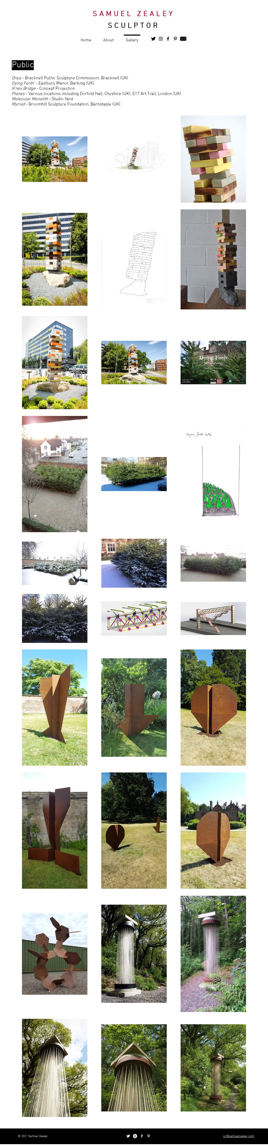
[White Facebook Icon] (142, 1136)
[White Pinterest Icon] (149, 1136)
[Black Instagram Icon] (160, 38)
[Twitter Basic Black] (153, 38)
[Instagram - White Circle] (135, 1136)
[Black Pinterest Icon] (175, 38)
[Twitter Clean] (128, 1136)
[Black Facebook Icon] (168, 38)
